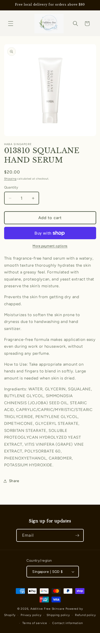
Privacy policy (31, 615)
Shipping (10, 178)
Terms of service (34, 623)
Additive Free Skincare (47, 608)
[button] (11, 23)
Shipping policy (58, 615)
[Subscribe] (77, 535)
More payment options (50, 246)
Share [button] (14, 480)
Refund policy (85, 615)
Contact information (67, 623)
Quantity (11, 187)
